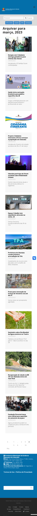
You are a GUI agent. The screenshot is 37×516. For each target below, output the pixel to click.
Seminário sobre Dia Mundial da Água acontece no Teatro (18, 333)
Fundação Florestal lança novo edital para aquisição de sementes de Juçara (17, 416)
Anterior (10, 442)
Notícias (27, 507)
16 (25, 445)
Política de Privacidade (24, 472)
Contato (27, 511)
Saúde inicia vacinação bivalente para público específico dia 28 (16, 94)
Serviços (28, 23)
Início (9, 507)
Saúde (16, 23)
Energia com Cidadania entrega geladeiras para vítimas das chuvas (17, 57)
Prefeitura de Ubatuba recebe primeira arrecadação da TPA (16, 254)
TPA (22, 23)
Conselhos (26, 509)
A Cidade (15, 507)
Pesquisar (29, 18)
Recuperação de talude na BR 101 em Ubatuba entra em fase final (18, 377)
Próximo (9, 449)
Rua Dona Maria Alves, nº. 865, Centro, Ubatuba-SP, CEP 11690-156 (18, 460)
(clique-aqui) (15, 468)
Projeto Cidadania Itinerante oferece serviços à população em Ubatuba (18, 138)
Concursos (10, 511)
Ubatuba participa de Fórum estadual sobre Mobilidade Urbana (18, 175)
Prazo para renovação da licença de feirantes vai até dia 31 (18, 293)
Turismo (21, 507)
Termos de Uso (9, 472)
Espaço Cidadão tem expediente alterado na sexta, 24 (16, 215)
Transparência (16, 509)
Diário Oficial (18, 511)
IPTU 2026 (9, 23)
